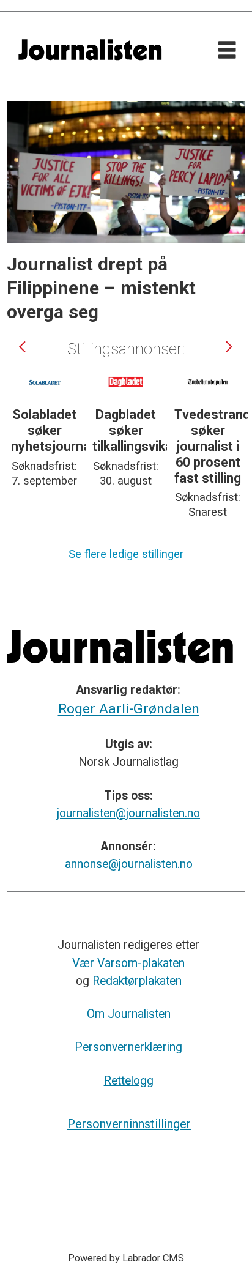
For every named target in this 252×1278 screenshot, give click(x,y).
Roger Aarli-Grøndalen (128, 708)
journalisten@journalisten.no (128, 813)
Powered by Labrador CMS (126, 1258)
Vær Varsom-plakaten (128, 963)
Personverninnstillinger (129, 1123)
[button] (23, 346)
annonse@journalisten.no (129, 864)
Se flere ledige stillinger (126, 554)
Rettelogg (129, 1081)
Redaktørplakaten (137, 981)
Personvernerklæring (128, 1047)
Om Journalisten (129, 1014)
